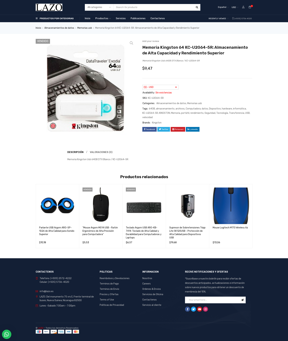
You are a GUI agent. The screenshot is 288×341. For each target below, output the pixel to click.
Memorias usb (84, 28)
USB (247, 113)
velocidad (147, 117)
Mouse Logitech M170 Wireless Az (230, 227)
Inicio (38, 28)
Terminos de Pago (109, 283)
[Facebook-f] (187, 309)
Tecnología (222, 113)
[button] (131, 43)
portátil (185, 113)
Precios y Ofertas (109, 294)
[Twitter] (193, 309)
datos (205, 108)
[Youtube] (199, 309)
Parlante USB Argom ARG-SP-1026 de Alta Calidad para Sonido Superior (56, 231)
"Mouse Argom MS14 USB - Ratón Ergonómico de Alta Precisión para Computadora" (100, 231)
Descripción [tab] (75, 152)
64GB (152, 108)
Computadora (193, 108)
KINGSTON (164, 113)
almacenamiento (165, 108)
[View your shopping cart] (250, 7)
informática (239, 108)
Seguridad (209, 113)
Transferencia (236, 113)
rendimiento (197, 113)
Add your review (150, 41)
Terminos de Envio (109, 289)
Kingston (157, 122)
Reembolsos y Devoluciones (115, 278)
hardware (227, 108)
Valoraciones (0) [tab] (101, 152)
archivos (180, 108)
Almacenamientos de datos (59, 28)
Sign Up (242, 300)
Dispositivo (215, 108)
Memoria (175, 113)
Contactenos (149, 299)
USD (234, 7)
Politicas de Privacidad (112, 305)
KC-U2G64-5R (150, 113)
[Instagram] (205, 309)
